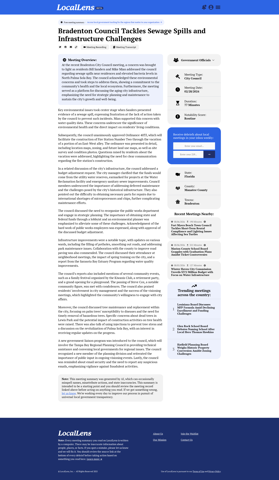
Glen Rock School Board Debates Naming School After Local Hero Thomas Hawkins (196, 329)
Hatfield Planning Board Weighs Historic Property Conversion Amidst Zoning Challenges (194, 349)
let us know (69, 393)
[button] (60, 47)
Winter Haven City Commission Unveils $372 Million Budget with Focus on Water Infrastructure (192, 272)
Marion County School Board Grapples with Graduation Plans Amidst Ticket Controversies (191, 251)
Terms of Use (198, 471)
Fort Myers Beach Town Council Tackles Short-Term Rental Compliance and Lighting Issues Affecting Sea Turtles (191, 229)
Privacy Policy (214, 471)
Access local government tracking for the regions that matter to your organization (123, 22)
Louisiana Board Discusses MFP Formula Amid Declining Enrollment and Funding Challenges (196, 309)
